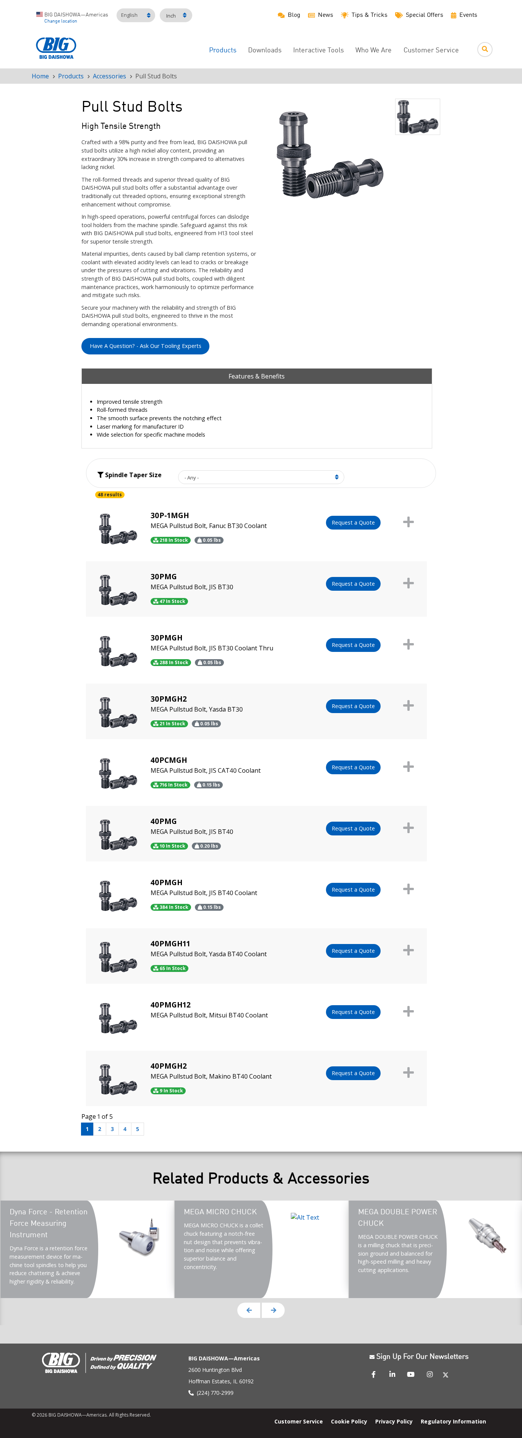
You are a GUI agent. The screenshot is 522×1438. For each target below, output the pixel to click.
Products (223, 50)
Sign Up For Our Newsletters (422, 1357)
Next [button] (273, 1310)
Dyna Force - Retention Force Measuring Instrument (49, 1224)
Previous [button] (248, 1310)
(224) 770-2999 (215, 1392)
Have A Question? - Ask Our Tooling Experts (145, 345)
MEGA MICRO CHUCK (220, 1212)
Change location (60, 21)
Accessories (109, 76)
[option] (330, 154)
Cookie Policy (349, 1421)
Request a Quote (353, 522)
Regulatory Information (453, 1421)
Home (40, 76)
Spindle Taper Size (133, 475)
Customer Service (431, 50)
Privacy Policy (394, 1421)
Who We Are (373, 50)
